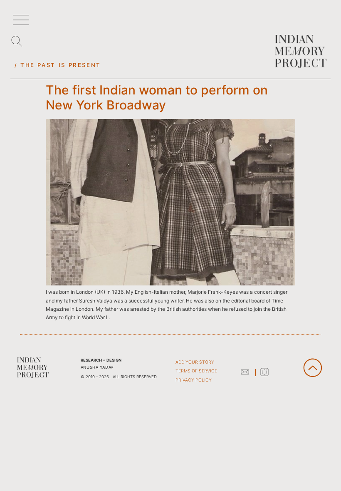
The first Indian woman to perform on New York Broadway (157, 97)
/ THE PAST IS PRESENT (58, 65)
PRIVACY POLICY (193, 380)
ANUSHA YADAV (97, 367)
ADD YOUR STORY (194, 362)
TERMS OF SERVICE (196, 371)
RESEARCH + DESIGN (101, 360)
